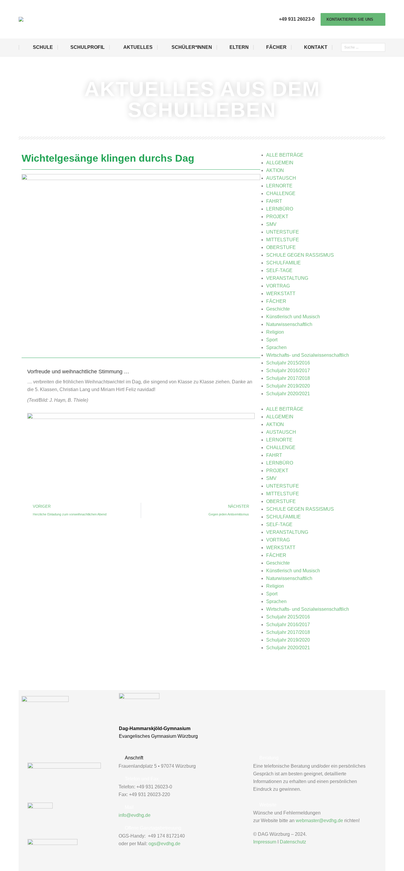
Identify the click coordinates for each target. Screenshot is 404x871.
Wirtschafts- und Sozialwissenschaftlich (307, 355)
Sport (271, 339)
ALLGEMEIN (279, 162)
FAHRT (274, 201)
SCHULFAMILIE (283, 262)
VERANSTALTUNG (287, 278)
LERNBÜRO (279, 208)
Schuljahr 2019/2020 (288, 385)
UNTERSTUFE (282, 231)
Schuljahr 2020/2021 (288, 393)
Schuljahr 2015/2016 (288, 362)
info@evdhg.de (135, 815)
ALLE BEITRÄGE (284, 155)
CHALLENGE (280, 193)
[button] (324, 401)
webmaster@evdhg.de (319, 820)
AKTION (275, 170)
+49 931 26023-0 (297, 19)
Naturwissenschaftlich (289, 324)
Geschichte (278, 308)
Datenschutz (293, 841)
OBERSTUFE (281, 247)
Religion (275, 332)
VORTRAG (278, 285)
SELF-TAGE (279, 270)
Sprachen (276, 347)
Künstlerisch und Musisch (293, 316)
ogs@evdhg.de (164, 843)
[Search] (381, 47)
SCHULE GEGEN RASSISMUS (300, 255)
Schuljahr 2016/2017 (288, 370)
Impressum (264, 841)
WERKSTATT (280, 293)
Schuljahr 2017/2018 (288, 378)
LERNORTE (279, 185)
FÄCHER (276, 301)
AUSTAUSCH (281, 178)
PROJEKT (277, 216)
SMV (271, 224)
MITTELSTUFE (282, 239)
